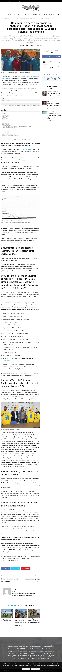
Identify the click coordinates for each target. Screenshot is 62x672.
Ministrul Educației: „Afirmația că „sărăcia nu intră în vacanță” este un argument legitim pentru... (54, 115)
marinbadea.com (7, 360)
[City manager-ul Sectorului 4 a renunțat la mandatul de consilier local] (44, 103)
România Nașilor (32, 14)
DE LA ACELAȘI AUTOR (27, 605)
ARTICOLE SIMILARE (13, 605)
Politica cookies (35, 669)
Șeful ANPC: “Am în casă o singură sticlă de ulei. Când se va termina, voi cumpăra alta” (10, 579)
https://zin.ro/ (15, 591)
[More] (32, 568)
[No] (60, 667)
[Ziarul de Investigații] (31, 8)
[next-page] (22, 629)
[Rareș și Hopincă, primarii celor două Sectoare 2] (7, 613)
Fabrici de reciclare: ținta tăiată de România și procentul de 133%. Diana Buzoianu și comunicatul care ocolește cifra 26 (20, 622)
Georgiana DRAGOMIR (28, 45)
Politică (10, 14)
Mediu (24, 14)
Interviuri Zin (43, 14)
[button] (59, 14)
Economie (51, 14)
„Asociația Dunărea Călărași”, (31, 76)
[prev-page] (19, 629)
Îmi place (57, 56)
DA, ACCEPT (26, 669)
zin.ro (18, 166)
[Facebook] (57, 1)
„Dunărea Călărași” (27, 149)
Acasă (2, 18)
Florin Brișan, (5, 78)
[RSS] (59, 1)
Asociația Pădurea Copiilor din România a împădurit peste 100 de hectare (31, 579)
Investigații (17, 14)
